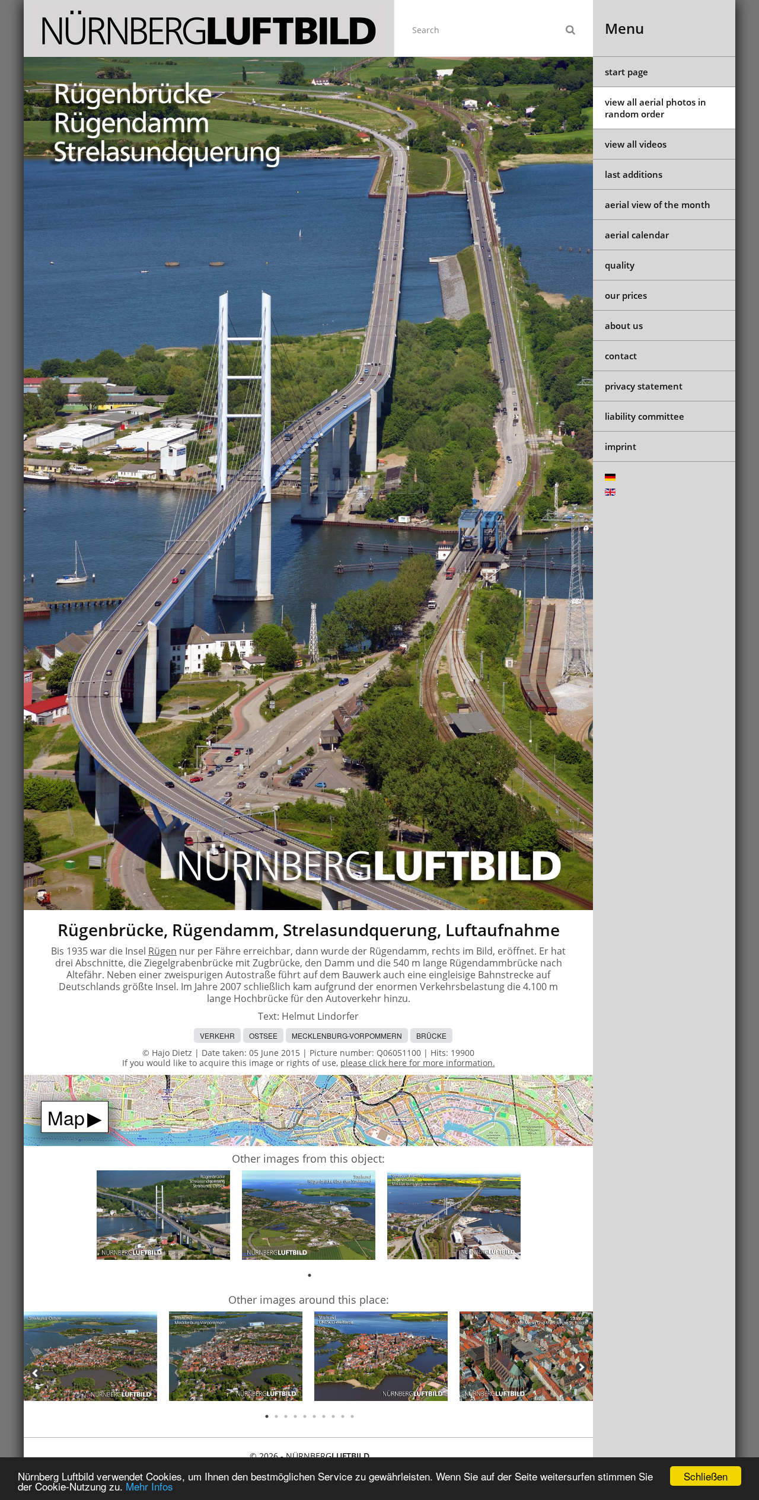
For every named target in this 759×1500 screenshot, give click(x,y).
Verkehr (217, 1035)
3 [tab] (286, 1416)
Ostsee (263, 1035)
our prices (626, 295)
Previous (36, 1373)
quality (619, 265)
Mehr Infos (149, 1486)
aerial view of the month (657, 204)
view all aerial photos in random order (655, 108)
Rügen (162, 951)
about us (624, 325)
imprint (620, 446)
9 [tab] (343, 1416)
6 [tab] (314, 1416)
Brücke (431, 1035)
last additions (633, 174)
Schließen (706, 1476)
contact (621, 356)
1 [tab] (309, 1275)
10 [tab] (352, 1416)
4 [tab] (295, 1416)
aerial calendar (637, 235)
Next (581, 1367)
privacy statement (644, 386)
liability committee (644, 416)
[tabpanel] (163, 1216)
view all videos (635, 144)
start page (626, 72)
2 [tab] (276, 1416)
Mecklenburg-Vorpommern (347, 1035)
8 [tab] (333, 1416)
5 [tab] (305, 1416)
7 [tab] (324, 1416)
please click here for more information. (417, 1062)
